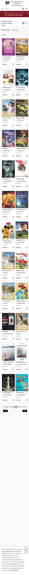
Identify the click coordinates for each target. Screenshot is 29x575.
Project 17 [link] (5, 331)
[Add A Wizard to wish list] (13, 156)
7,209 (20, 407)
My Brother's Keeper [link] (21, 362)
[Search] (2, 9)
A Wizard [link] (5, 148)
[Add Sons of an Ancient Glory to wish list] (27, 339)
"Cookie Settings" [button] (13, 564)
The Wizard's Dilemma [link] (21, 209)
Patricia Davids (21, 59)
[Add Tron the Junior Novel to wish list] (27, 95)
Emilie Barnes (7, 89)
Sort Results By (5, 30)
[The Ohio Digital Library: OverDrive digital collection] (14, 3)
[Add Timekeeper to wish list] (13, 186)
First (5, 411)
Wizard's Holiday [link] (7, 209)
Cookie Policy (14, 570)
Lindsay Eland (7, 59)
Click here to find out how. (15, 15)
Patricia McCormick (22, 364)
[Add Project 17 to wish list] (13, 339)
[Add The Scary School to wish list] (27, 309)
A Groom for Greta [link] (21, 240)
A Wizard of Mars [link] (21, 148)
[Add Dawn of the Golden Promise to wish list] (13, 278)
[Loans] (23, 9)
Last (25, 411)
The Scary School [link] (21, 301)
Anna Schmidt (21, 242)
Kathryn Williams (8, 364)
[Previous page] (3, 407)
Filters (4, 35)
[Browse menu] (26, 9)
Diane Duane (21, 120)
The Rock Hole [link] (20, 179)
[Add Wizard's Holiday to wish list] (13, 217)
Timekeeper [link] (6, 179)
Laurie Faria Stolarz (8, 333)
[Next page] (27, 407)
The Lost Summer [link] (7, 362)
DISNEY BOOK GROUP (22, 89)
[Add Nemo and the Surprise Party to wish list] (27, 400)
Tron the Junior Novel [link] (21, 87)
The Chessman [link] (7, 392)
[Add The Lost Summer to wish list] (13, 370)
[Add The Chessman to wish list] (13, 400)
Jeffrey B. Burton (8, 394)
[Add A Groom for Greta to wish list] (27, 248)
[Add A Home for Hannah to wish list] (27, 64)
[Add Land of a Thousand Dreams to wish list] (13, 309)
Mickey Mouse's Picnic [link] (21, 270)
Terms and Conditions (8, 551)
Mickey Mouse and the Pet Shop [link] (7, 240)
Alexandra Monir (8, 181)
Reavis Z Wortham (22, 181)
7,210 (24, 407)
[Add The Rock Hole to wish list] (27, 186)
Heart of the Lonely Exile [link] (7, 118)
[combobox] (11, 9)
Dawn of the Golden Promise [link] (7, 270)
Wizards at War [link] (20, 118)
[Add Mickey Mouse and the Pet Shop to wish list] (13, 248)
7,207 (10, 407)
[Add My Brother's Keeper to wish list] (27, 370)
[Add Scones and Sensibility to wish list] (13, 64)
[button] (23, 23)
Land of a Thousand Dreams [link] (7, 301)
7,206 (6, 407)
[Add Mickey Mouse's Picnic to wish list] (27, 278)
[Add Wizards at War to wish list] (27, 125)
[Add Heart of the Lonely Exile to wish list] (13, 125)
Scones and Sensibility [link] (7, 57)
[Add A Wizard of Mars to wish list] (27, 156)
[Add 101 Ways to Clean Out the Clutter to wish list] (13, 95)
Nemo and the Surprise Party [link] (21, 392)
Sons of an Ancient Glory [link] (21, 331)
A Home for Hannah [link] (21, 57)
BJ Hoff (5, 120)
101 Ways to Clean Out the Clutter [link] (7, 87)
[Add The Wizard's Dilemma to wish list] (27, 217)
